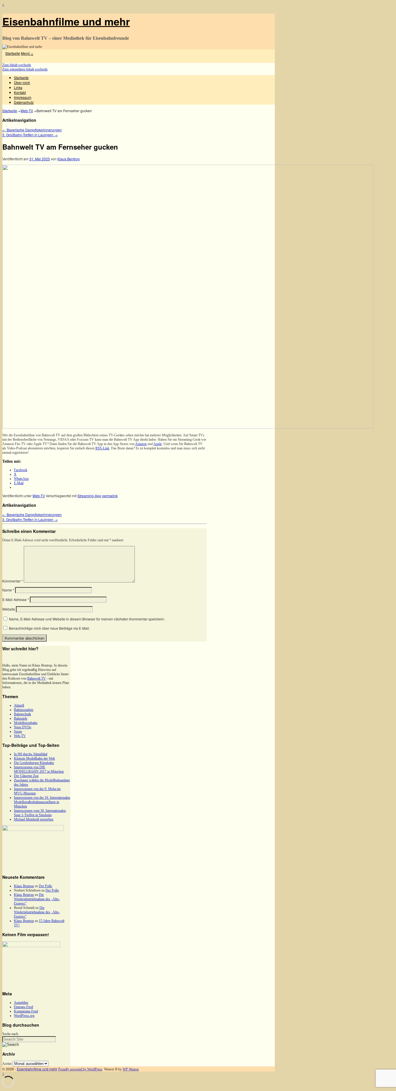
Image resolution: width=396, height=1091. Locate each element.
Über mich (22, 82)
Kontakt (20, 92)
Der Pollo (45, 886)
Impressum (22, 97)
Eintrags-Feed (23, 1007)
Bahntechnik (22, 714)
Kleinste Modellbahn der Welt (34, 758)
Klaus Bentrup (68, 158)
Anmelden (21, 1003)
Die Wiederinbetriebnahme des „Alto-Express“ (37, 899)
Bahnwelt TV (36, 678)
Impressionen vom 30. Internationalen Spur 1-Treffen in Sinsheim (40, 813)
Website (8, 609)
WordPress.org (24, 1016)
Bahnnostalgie (23, 710)
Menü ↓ (27, 53)
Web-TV (27, 110)
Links (18, 87)
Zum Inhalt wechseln (16, 65)
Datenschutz (24, 102)
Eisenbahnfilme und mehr (66, 21)
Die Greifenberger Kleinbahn (34, 763)
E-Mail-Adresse (15, 599)
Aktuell (19, 705)
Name (8, 589)
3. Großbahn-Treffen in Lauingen (30, 134)
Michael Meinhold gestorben (33, 819)
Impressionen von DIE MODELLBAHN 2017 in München (39, 769)
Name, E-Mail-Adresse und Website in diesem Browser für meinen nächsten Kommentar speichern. (87, 618)
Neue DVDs (22, 727)
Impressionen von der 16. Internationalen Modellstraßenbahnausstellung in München (42, 802)
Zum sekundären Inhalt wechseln (25, 69)
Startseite (12, 53)
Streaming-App (89, 495)
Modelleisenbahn (25, 723)
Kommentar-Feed (26, 1011)
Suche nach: (10, 1034)
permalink (110, 495)
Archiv (7, 1064)
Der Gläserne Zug (26, 776)
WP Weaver (131, 1069)
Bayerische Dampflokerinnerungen (32, 129)
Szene (18, 731)
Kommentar (12, 580)
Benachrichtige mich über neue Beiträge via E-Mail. (49, 628)
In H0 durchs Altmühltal (30, 754)
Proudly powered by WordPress (80, 1069)
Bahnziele (20, 718)
